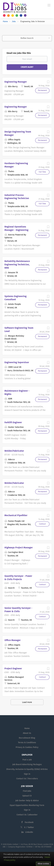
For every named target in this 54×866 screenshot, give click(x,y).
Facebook (29, 822)
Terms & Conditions (27, 742)
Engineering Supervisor (16, 362)
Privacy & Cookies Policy (27, 747)
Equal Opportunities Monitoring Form (27, 805)
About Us (27, 733)
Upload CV (27, 796)
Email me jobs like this (19, 53)
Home (5, 21)
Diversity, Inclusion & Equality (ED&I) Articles (27, 769)
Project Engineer (13, 668)
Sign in (27, 774)
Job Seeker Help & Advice (27, 800)
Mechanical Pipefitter (15, 515)
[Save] (48, 83)
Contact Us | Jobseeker (27, 814)
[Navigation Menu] (49, 5)
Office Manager (12, 640)
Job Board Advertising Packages (27, 764)
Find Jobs (27, 791)
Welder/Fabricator (14, 450)
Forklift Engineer (13, 422)
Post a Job (27, 759)
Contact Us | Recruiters (27, 778)
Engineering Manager (15, 81)
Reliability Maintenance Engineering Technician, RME (17, 264)
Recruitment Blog (27, 738)
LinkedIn (29, 832)
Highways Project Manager (18, 547)
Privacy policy (9, 860)
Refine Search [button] (27, 38)
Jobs (14, 21)
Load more (27, 702)
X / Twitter (29, 827)
